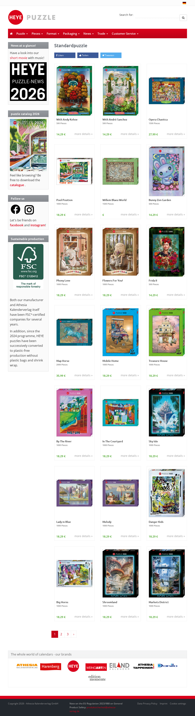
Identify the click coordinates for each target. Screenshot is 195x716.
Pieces (36, 33)
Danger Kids (156, 523)
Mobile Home (110, 362)
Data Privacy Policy (147, 703)
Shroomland (109, 604)
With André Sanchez (114, 121)
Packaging (70, 33)
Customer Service (124, 33)
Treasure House (158, 362)
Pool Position (64, 201)
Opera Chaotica (158, 121)
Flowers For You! (112, 282)
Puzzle (21, 33)
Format (52, 33)
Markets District (159, 604)
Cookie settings (178, 703)
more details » (83, 134)
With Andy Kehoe (67, 121)
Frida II (154, 282)
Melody (108, 523)
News (87, 33)
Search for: (126, 15)
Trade (102, 33)
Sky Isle (154, 443)
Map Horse (62, 362)
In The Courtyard (112, 443)
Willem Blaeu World (114, 201)
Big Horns (62, 604)
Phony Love (63, 282)
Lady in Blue (63, 523)
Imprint (163, 703)
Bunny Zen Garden (160, 201)
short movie (18, 58)
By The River (64, 443)
